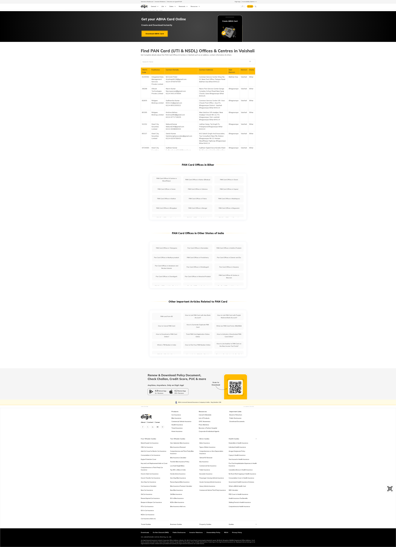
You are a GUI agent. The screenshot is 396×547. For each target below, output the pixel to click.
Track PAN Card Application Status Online (198, 335)
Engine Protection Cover (148, 459)
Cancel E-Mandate (205, 415)
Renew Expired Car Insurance (150, 498)
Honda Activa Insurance (177, 474)
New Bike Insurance (176, 490)
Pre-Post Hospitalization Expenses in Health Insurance (243, 465)
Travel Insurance (177, 428)
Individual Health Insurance (237, 447)
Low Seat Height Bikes (177, 466)
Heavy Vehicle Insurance (207, 486)
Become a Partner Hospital (208, 428)
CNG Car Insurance (147, 447)
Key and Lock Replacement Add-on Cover (154, 463)
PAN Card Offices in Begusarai (229, 208)
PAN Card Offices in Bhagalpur (166, 208)
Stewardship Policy (213, 532)
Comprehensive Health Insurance (239, 506)
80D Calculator (233, 490)
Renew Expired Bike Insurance (179, 482)
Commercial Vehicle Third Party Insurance (212, 490)
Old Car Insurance (146, 494)
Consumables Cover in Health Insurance (241, 478)
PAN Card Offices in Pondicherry (198, 257)
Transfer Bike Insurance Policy (179, 462)
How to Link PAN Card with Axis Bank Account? (197, 316)
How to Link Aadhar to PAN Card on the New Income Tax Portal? (229, 345)
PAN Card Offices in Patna (198, 199)
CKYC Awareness (204, 421)
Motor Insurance (204, 443)
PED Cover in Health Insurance (238, 494)
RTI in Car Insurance (147, 506)
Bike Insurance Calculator (178, 457)
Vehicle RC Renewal (205, 457)
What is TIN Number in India (166, 345)
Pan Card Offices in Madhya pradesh (166, 257)
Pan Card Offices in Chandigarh (166, 276)
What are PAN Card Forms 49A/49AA (229, 326)
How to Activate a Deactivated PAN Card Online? (229, 335)
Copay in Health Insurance (237, 455)
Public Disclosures (235, 418)
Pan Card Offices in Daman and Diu (229, 257)
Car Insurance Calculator (148, 486)
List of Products (204, 418)
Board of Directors (235, 415)
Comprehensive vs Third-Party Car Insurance (152, 469)
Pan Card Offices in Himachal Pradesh (198, 276)
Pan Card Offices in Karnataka (197, 248)
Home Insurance (176, 431)
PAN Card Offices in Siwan (229, 180)
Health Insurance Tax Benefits (238, 498)
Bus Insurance (203, 462)
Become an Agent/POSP (174, 1)
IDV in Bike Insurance (177, 498)
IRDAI (226, 532)
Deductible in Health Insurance (238, 443)
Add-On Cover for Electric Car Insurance (153, 451)
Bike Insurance (176, 418)
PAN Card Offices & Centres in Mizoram (229, 276)
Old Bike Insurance (176, 494)
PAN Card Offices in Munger (197, 208)
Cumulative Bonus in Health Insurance (241, 470)
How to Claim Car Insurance (149, 474)
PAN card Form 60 (166, 316)
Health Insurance (177, 425)
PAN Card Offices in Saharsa (197, 189)
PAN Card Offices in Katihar (166, 199)
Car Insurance (176, 415)
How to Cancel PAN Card (166, 326)
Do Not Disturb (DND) (161, 532)
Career (157, 422)
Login (251, 6)
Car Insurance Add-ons (148, 518)
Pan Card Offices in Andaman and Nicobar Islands (166, 267)
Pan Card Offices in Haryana (229, 267)
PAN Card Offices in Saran (167, 189)
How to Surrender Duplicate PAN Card (198, 326)
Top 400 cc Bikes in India (178, 470)
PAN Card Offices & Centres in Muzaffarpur (166, 179)
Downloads (145, 532)
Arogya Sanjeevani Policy (237, 451)
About (143, 422)
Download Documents (237, 421)
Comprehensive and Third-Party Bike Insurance (182, 452)
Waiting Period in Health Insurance (240, 502)
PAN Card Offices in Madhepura (229, 199)
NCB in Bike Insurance (177, 502)
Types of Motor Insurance (207, 447)
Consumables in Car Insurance (150, 455)
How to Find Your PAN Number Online (197, 345)
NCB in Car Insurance (147, 514)
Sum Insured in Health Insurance (239, 459)
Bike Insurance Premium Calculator (181, 486)
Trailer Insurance (204, 470)
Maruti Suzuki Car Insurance (149, 443)
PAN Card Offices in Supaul (229, 189)
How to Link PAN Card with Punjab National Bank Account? (229, 316)
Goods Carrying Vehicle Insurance (210, 482)
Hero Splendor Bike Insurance (179, 443)
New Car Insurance (147, 490)
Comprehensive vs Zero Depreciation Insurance (211, 452)
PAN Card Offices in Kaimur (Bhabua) (197, 180)
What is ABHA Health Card (237, 486)
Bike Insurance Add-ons (178, 506)
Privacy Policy (237, 532)
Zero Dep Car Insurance (148, 482)
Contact (150, 422)
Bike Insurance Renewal (178, 447)
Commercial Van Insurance (207, 466)
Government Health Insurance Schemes (241, 482)
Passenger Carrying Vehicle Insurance (211, 478)
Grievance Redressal (147, 1)
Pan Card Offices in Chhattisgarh (198, 267)
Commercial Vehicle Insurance (181, 421)
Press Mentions (204, 425)
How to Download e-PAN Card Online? (166, 335)
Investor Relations (160, 1)
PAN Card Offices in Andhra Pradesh (229, 248)
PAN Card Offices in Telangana (166, 248)
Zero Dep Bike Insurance (178, 478)
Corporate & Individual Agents (209, 431)
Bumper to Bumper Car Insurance (151, 502)
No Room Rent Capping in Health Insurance (242, 474)
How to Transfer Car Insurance (150, 478)
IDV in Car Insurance (147, 510)
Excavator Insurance (205, 474)
